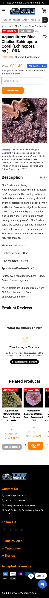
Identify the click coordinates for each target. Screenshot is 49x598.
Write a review (33, 57)
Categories (13, 548)
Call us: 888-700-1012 (15, 495)
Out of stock (12, 446)
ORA (37, 31)
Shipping (6, 149)
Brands (10, 555)
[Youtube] (16, 529)
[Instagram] (4, 529)
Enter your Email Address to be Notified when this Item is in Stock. (23, 72)
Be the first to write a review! (24, 362)
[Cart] (44, 10)
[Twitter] (22, 529)
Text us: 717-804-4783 (15, 500)
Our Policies (13, 541)
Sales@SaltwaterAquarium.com (20, 505)
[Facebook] (10, 529)
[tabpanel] (12, 419)
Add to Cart (35, 445)
